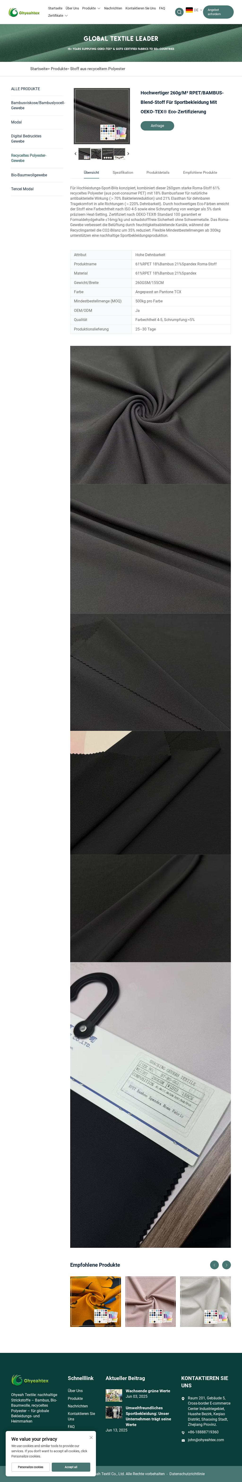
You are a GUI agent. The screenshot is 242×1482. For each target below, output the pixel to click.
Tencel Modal (22, 189)
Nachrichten (113, 8)
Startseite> (40, 68)
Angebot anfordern (214, 12)
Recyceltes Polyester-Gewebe (28, 158)
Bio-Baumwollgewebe (29, 175)
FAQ (162, 8)
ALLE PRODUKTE (25, 89)
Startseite (55, 8)
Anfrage (157, 125)
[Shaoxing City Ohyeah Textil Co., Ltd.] (24, 12)
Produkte (89, 8)
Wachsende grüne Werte (148, 1391)
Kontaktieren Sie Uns (140, 8)
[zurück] (76, 154)
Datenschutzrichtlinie (187, 1474)
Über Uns (72, 8)
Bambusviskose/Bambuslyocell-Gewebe (37, 105)
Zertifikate (55, 15)
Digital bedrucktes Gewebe (26, 139)
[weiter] (128, 154)
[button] (214, 1265)
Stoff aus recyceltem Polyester (97, 68)
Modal (16, 122)
